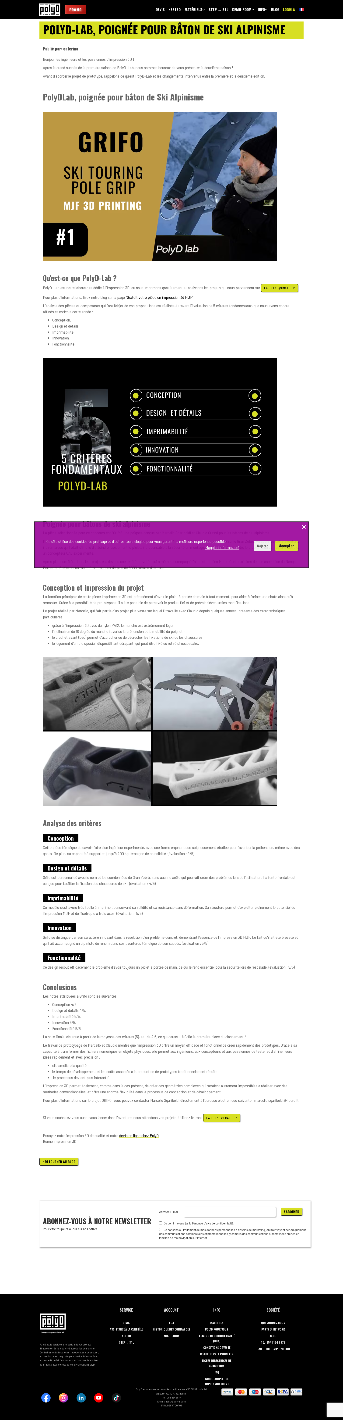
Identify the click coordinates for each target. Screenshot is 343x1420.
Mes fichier (171, 1336)
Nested (126, 1336)
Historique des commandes (171, 1329)
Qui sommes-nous (273, 1323)
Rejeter (262, 545)
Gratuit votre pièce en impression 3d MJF (159, 297)
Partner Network (273, 1329)
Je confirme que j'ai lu (177, 1223)
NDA (171, 1323)
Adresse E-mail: (169, 1212)
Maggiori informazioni (222, 547)
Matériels (216, 1323)
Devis (126, 1323)
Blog (273, 1336)
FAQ (216, 1372)
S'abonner (291, 1211)
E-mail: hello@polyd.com (273, 1349)
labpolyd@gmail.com (279, 288)
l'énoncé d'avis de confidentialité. (213, 1223)
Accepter (286, 546)
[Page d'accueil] (49, 9)
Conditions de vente (216, 1347)
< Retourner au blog (58, 1161)
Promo (75, 9)
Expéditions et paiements (216, 1354)
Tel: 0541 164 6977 (273, 1342)
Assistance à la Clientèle (126, 1329)
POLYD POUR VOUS (216, 1329)
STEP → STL (126, 1342)
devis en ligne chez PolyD (139, 1135)
